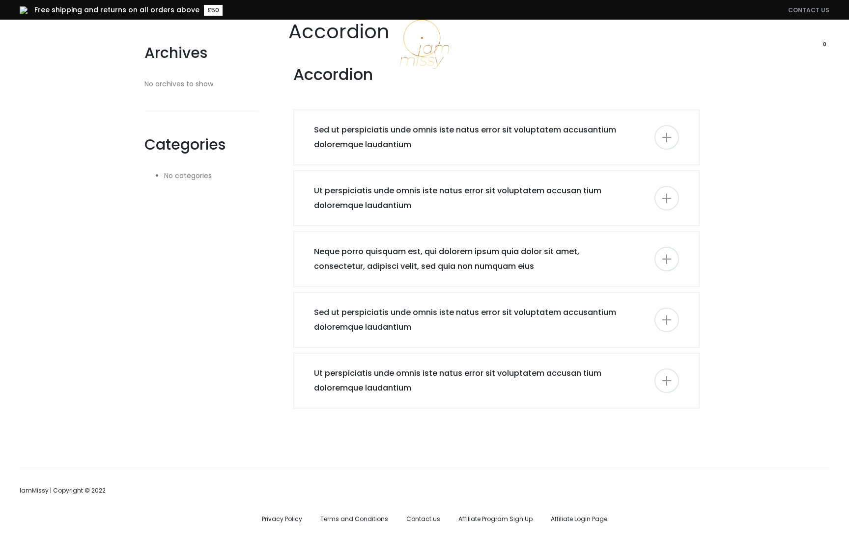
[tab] (496, 137)
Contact (547, 44)
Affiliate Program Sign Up (495, 519)
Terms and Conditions (354, 519)
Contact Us (808, 10)
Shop (361, 44)
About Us (494, 44)
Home (322, 44)
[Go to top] (834, 443)
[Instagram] (825, 489)
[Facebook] (801, 489)
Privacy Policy (282, 519)
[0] (812, 44)
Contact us (423, 519)
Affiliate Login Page (579, 519)
